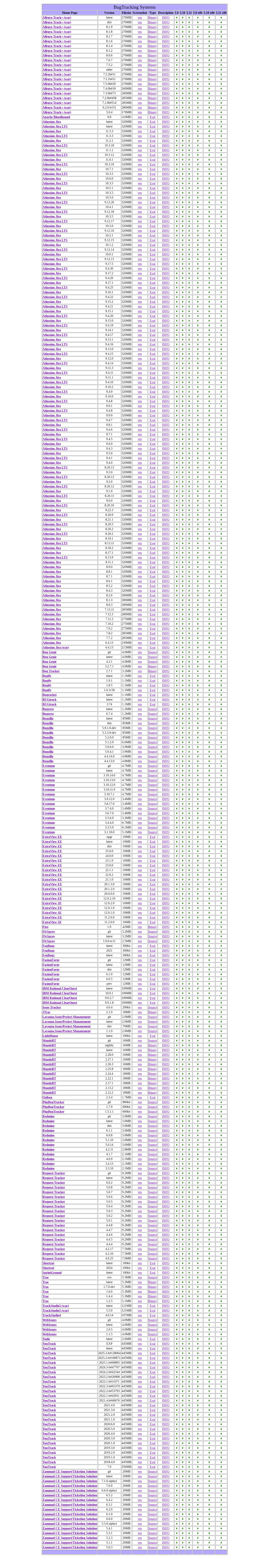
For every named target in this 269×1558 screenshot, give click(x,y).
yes (140, 17)
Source (152, 652)
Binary (152, 17)
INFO (166, 17)
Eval (152, 117)
